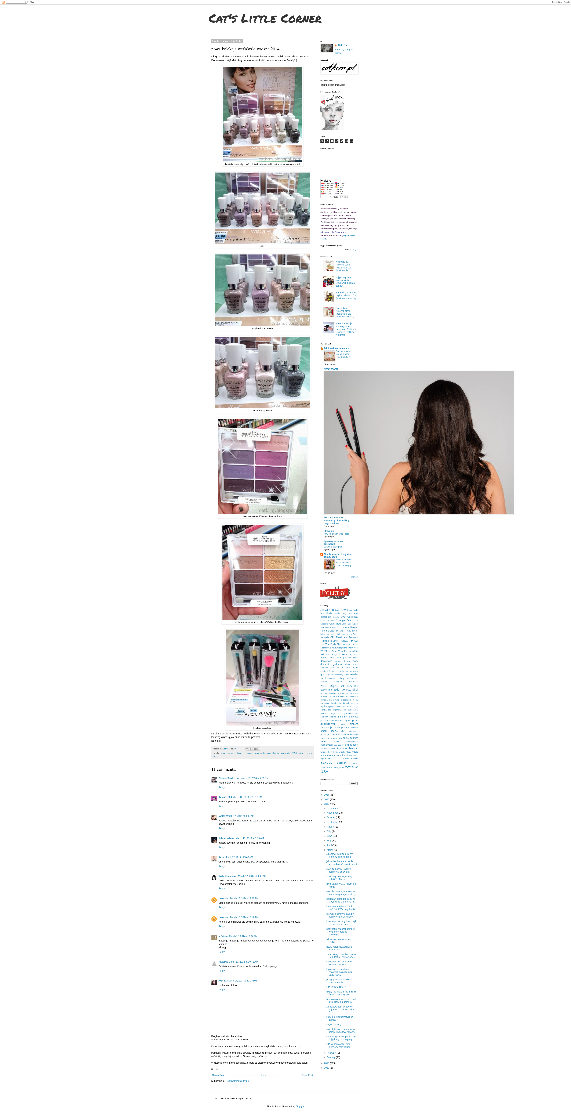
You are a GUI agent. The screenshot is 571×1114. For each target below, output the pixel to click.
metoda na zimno (329, 700)
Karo (221, 857)
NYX (339, 634)
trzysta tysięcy (333, 1024)
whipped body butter (329, 752)
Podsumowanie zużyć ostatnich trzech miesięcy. (344, 562)
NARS (348, 631)
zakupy (301, 753)
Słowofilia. (329, 531)
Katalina (223, 962)
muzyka (354, 703)
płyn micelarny (349, 731)
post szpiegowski (263, 753)
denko (338, 661)
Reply (221, 787)
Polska (324, 640)
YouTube (333, 651)
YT (325, 651)
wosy (355, 755)
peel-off (324, 717)
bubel (323, 657)
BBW (343, 610)
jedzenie (352, 678)
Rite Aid (276, 753)
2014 (327, 804)
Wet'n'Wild (292, 753)
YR (321, 651)
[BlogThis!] (249, 749)
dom (355, 661)
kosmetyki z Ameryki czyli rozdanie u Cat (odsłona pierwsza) (346, 295)
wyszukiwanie (350, 758)
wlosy (348, 752)
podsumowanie (336, 720)
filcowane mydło (336, 671)
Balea (349, 610)
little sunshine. (226, 838)
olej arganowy (335, 710)
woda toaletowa (344, 755)
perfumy (342, 716)
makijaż (333, 693)
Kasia (354, 627)
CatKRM (342, 45)
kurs (330, 689)
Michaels (340, 631)
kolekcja (353, 681)
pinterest (353, 716)
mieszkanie (346, 700)
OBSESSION (331, 369)
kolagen (338, 681)
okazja (323, 710)
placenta (324, 720)
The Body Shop (333, 644)
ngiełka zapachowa (336, 706)
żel (343, 767)
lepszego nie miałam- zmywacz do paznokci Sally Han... (339, 972)
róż (340, 738)
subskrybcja (352, 741)
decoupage (326, 661)
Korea (323, 630)
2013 (327, 1063)
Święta (337, 767)
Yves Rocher (344, 651)
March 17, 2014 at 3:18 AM (250, 838)
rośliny (335, 738)
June (330, 836)
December (332, 808)
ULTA (345, 644)
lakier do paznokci (245, 753)
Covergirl (341, 620)
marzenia (343, 693)
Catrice (323, 620)
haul (323, 678)
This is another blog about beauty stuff (338, 555)
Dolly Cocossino (227, 876)
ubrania (340, 748)
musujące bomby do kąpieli (334, 703)
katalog (323, 681)
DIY (349, 620)
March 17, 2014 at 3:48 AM (239, 857)
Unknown (223, 898)
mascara (353, 693)
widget (355, 249)
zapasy (354, 763)
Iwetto (221, 816)
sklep (283, 753)
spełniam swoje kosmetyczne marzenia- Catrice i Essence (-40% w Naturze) (346, 329)
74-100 (329, 610)
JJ (340, 627)
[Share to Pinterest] (258, 749)
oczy (355, 706)
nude (349, 706)
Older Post (307, 1075)
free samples (351, 671)
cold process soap (347, 658)
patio (340, 713)
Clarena (331, 620)
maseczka (325, 696)
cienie (222, 753)
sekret (346, 738)
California (352, 617)
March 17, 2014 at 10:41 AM (243, 962)
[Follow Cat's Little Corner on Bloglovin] (332, 129)
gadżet (324, 674)
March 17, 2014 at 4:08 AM (252, 876)
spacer (337, 741)
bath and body (328, 654)
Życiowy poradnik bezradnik (334, 542)
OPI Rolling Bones (336, 987)
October (331, 817)
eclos (355, 664)
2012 (327, 1068)
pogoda (347, 720)
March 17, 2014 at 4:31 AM (244, 898)
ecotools (324, 667)
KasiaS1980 (225, 797)
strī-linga (223, 936)
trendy (341, 745)
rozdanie (335, 734)
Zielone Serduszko (229, 778)
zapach (342, 762)
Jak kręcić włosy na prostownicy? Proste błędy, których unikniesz (337, 520)
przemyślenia (342, 727)
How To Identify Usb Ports (336, 533)
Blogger (300, 1106)
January (331, 1057)
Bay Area (347, 613)
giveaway (339, 675)
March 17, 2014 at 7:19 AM (244, 917)
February (332, 1053)
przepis (354, 727)
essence (345, 667)
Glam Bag (335, 623)
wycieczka (325, 758)
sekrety (354, 738)
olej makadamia (350, 710)
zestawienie (326, 767)
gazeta (331, 674)
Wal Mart (332, 647)
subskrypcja (326, 745)
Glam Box (346, 624)
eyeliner (324, 671)
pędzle (334, 731)
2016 (327, 794)
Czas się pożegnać (333, 546)
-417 (322, 610)
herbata (332, 678)
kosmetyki (231, 753)
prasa (343, 724)
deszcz (347, 661)
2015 (327, 799)
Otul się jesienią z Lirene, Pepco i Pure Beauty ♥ (344, 354)
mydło (323, 706)
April (329, 845)
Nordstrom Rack (350, 634)
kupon (323, 689)
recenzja (325, 734)
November (332, 812)
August (331, 826)
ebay (347, 664)
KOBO (346, 627)
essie (355, 667)
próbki (323, 731)
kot (342, 686)
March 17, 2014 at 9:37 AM (243, 936)
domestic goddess (331, 664)
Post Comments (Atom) (238, 1081)
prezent (354, 724)
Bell (356, 613)
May (329, 840)
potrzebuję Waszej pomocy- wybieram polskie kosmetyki (341, 932)
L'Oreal (331, 631)
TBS (322, 644)
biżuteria (342, 654)
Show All (354, 577)
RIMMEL (334, 641)
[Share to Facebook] (255, 749)
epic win (334, 668)
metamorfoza (352, 696)
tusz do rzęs (351, 745)
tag (335, 745)
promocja (326, 727)
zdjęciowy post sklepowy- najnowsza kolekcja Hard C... (340, 1009)
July (329, 831)
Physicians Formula (347, 637)
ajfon (355, 651)
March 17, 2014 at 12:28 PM (242, 980)
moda (355, 700)
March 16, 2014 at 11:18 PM (247, 797)
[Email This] (247, 749)
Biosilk (336, 617)
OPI (332, 637)
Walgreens (342, 648)
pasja (332, 713)
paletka (323, 713)
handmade (351, 674)
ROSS (344, 640)
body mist (353, 654)
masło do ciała (339, 696)
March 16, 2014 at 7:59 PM (254, 778)
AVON (337, 610)
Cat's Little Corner (265, 17)
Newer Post (218, 1075)
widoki (342, 752)
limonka (323, 693)
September (333, 822)
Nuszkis (324, 637)
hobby (341, 678)
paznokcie (351, 713)
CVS (343, 617)
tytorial (332, 749)
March (330, 850)
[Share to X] (252, 749)
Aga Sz (222, 980)
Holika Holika (331, 627)
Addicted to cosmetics (336, 348)
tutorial (324, 748)
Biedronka (325, 617)
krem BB (352, 686)
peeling (333, 717)
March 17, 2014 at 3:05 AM (240, 816)
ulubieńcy (351, 748)
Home (263, 1075)
